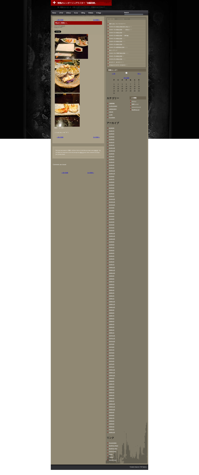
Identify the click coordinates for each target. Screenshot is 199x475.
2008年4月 (111, 324)
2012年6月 (111, 182)
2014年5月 (111, 136)
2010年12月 (112, 233)
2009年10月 (112, 273)
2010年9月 (111, 241)
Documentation (112, 443)
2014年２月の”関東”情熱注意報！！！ (119, 53)
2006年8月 (111, 381)
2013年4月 (111, 162)
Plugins (111, 454)
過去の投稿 (127, 19)
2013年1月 (111, 168)
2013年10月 (112, 150)
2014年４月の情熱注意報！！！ (117, 41)
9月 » (139, 73)
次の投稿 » (96, 20)
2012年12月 (112, 170)
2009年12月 (112, 267)
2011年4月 (111, 222)
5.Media (90, 13)
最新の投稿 (110, 19)
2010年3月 (111, 259)
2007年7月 (111, 350)
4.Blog (83, 13)
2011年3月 (111, 224)
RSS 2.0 (82, 152)
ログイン (134, 101)
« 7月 (113, 73)
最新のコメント (119, 19)
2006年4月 (111, 392)
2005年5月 (111, 423)
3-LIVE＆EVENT (113, 106)
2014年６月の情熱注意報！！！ (117, 32)
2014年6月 (111, 133)
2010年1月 (111, 264)
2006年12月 (112, 369)
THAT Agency (143, 467)
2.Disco (68, 13)
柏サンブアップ (113, 50)
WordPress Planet (113, 445)
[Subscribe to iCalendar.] (126, 73)
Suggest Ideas (112, 451)
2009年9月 (111, 276)
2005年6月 (111, 421)
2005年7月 (111, 418)
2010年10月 (112, 239)
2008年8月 (111, 313)
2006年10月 (112, 375)
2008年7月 (111, 315)
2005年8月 (111, 415)
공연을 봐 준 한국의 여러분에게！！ (118, 65)
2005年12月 (112, 404)
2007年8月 (111, 347)
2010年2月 (111, 261)
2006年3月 (111, 395)
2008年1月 (111, 332)
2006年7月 (111, 384)
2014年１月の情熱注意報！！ (116, 56)
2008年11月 (112, 304)
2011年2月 (111, 227)
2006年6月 (111, 387)
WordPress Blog (113, 448)
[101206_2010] (67, 92)
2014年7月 (111, 131)
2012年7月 (111, 179)
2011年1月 (111, 230)
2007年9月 (111, 344)
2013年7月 (111, 156)
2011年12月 (112, 199)
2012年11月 (112, 173)
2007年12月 (112, 335)
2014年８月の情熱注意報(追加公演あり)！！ (120, 26)
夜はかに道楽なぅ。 (61, 23)
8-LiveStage (112, 117)
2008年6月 (111, 318)
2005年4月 (111, 426)
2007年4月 (111, 358)
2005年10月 (112, 409)
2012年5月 (111, 185)
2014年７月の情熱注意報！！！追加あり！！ (120, 29)
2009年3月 (111, 293)
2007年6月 (111, 352)
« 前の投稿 (60, 20)
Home (54, 13)
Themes (111, 457)
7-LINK (110, 114)
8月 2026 (126, 78)
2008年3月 (111, 327)
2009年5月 (111, 287)
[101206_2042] (67, 126)
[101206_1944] (71, 59)
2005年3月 (111, 429)
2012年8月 (111, 176)
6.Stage (98, 13)
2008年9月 (111, 310)
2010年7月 (111, 247)
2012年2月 (111, 193)
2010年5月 (111, 253)
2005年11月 (112, 406)
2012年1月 (111, 196)
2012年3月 (111, 190)
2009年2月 (111, 296)
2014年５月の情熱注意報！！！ (117, 38)
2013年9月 (111, 153)
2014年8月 (111, 128)
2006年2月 (111, 398)
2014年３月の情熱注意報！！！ (117, 44)
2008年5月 (111, 321)
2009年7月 (111, 281)
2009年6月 (111, 284)
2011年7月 (111, 213)
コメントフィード (136, 107)
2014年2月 (111, 142)
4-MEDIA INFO (112, 109)
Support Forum (112, 460)
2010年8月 (111, 244)
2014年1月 (111, 145)
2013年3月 (111, 165)
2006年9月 (111, 378)
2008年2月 (111, 330)
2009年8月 (111, 278)
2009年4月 (111, 290)
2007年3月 (111, 361)
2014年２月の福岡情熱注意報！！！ (118, 47)
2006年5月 (111, 389)
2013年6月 (111, 159)
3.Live (76, 13)
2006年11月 (112, 372)
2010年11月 (112, 236)
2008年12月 (112, 301)
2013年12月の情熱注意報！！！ (117, 59)
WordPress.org (135, 109)
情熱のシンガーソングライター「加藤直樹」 (77, 3)
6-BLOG (63, 25)
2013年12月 (112, 148)
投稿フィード (135, 104)
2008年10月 (112, 307)
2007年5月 (111, 355)
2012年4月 (111, 187)
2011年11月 (112, 202)
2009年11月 (112, 270)
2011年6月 (111, 216)
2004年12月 (112, 432)
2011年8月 (111, 210)
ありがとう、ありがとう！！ (116, 62)
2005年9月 (111, 412)
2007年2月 (111, 364)
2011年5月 (111, 219)
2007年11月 (112, 338)
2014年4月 (111, 139)
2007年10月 (112, 341)
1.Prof (61, 13)
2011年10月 (112, 205)
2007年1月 (111, 367)
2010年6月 (111, 250)
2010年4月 (111, 256)
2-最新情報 (112, 103)
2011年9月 (111, 207)
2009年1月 (111, 298)
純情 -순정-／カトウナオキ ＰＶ (117, 23)
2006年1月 (111, 401)
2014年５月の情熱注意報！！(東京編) (119, 35)
